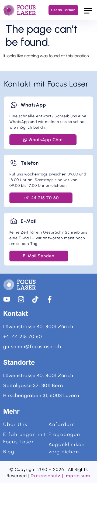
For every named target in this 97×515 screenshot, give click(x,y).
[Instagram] (21, 299)
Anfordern (61, 424)
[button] (88, 10)
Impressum (77, 475)
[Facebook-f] (49, 299)
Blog (9, 452)
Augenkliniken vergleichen (66, 448)
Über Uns (15, 424)
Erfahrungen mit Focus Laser (24, 438)
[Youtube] (6, 299)
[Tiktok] (35, 299)
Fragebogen (64, 434)
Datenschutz (46, 475)
